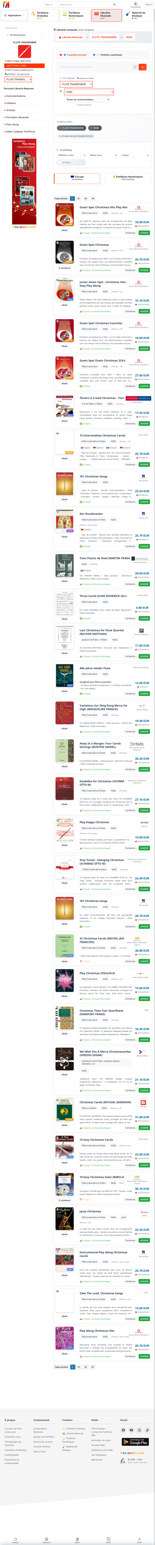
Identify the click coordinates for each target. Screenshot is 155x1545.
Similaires (130, 232)
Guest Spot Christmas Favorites (101, 323)
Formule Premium (41, 1446)
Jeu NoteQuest (98, 1455)
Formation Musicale (17, 117)
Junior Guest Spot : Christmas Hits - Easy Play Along (103, 283)
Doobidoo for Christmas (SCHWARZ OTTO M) (103, 783)
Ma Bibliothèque (18, 35)
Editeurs (11, 103)
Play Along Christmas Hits (97, 1331)
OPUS (108, 1542)
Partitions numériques (111, 54)
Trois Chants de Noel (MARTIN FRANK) (105, 558)
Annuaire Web (98, 1445)
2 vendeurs (64, 268)
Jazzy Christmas (90, 1211)
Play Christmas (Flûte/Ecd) (97, 973)
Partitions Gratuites (75, 1428)
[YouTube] (131, 1430)
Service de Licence (42, 1441)
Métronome (96, 1459)
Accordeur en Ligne (101, 1440)
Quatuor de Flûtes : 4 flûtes (94, 639)
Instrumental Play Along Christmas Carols (103, 1254)
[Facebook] (123, 1430)
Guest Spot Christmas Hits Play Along (105, 207)
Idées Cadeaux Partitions (20, 131)
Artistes (10, 110)
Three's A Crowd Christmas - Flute (102, 398)
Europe (78, 177)
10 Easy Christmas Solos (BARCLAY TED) (106, 1177)
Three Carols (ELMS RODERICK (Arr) (103, 596)
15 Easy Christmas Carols (96, 1139)
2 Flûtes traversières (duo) (94, 869)
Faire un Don (39, 1451)
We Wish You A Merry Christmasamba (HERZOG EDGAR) (105, 1053)
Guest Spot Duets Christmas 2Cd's (102, 360)
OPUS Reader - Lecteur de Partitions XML (101, 1432)
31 (79, 198)
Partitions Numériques (129, 177)
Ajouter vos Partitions (43, 1436)
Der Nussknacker (91, 514)
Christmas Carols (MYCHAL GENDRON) (105, 1102)
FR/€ (148, 4)
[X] (139, 1430)
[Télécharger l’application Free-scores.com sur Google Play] (135, 1442)
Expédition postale (77, 54)
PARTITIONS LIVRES (16, 65)
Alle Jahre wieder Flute (95, 668)
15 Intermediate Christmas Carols (102, 435)
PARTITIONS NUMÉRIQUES (19, 70)
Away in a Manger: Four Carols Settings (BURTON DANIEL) (100, 745)
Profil (139, 1542)
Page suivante (61, 198)
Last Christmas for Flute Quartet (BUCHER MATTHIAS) (102, 632)
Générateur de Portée (102, 1450)
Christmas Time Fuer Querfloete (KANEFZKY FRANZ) (101, 1012)
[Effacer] (135, 67)
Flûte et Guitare (89, 1108)
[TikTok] (147, 1430)
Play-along (12, 124)
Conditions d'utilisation (16, 1450)
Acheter (144, 233)
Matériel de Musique (69, 1448)
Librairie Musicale (72, 37)
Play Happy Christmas (94, 822)
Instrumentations (15, 95)
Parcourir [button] (46, 1542)
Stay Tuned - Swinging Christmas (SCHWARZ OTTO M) (102, 861)
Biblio (77, 1542)
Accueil (15, 1542)
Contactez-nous (12, 1436)
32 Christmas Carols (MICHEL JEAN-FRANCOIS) (103, 940)
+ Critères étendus (83, 105)
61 (86, 198)
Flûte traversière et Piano (94, 441)
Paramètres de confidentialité (12, 1461)
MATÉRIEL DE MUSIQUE (18, 74)
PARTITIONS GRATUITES (18, 61)
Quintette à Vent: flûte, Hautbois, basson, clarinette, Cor (101, 1062)
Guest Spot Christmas (94, 244)
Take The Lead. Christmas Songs (101, 1293)
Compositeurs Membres (40, 1430)
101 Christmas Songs (93, 476)
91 (93, 198)
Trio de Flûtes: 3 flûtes (92, 403)
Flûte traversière (89, 213)
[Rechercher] (114, 5)
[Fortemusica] (122, 1461)
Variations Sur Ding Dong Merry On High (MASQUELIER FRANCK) (103, 707)
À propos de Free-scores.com (14, 1430)
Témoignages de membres (13, 1443)
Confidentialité (12, 1455)
